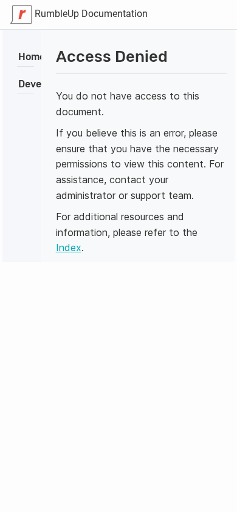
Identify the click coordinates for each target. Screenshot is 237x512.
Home (31, 56)
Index (68, 247)
